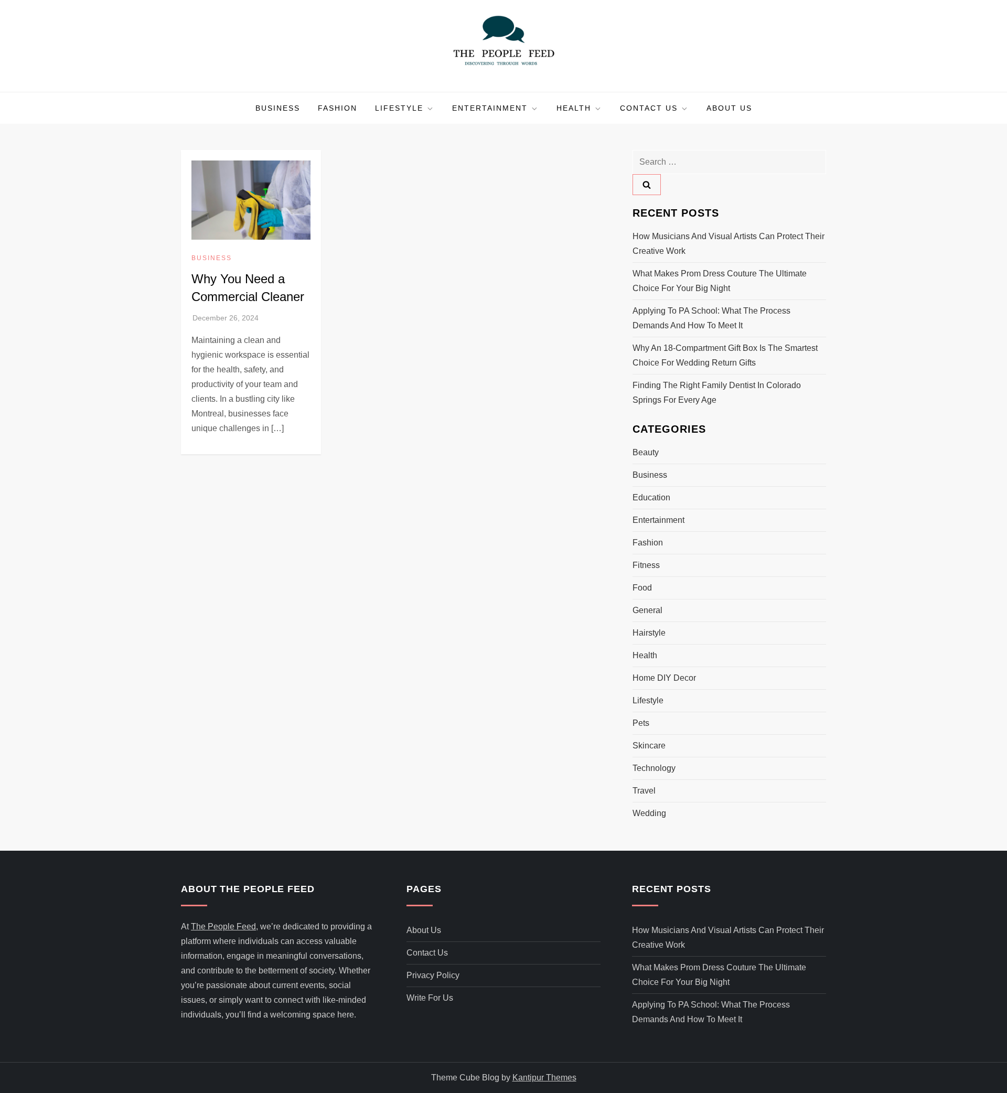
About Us (729, 108)
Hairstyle (649, 632)
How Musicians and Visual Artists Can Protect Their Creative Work (728, 243)
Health (573, 108)
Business (277, 108)
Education (651, 497)
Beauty (646, 452)
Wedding (649, 813)
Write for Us (429, 997)
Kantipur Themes (544, 1077)
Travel (644, 790)
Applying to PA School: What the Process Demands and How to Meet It (711, 318)
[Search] (647, 184)
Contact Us (649, 108)
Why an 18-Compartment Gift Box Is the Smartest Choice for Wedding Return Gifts (725, 355)
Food (642, 587)
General (647, 610)
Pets (641, 723)
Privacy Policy (432, 975)
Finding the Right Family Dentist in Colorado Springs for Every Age (717, 392)
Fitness (646, 565)
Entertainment (490, 108)
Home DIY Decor (664, 677)
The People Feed (223, 926)
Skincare (649, 745)
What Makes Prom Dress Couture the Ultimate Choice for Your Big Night (720, 281)
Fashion (337, 108)
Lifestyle (399, 108)
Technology (654, 768)
